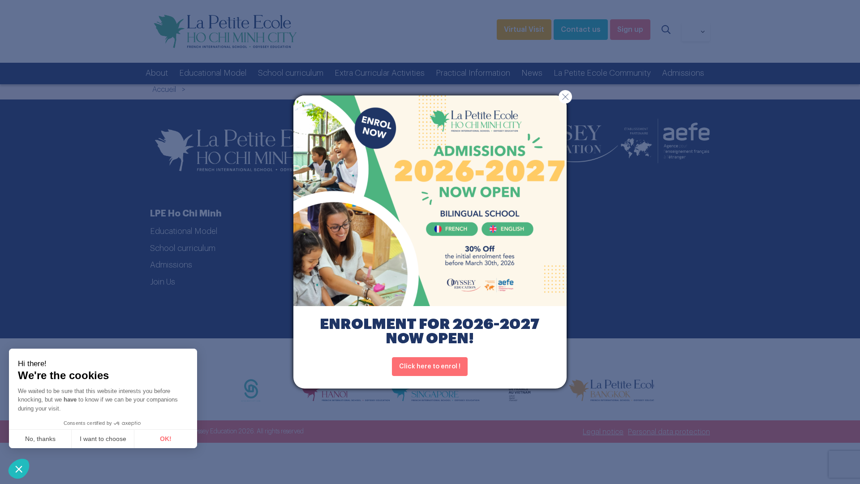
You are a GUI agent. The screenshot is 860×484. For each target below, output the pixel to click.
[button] (19, 469)
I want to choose (103, 438)
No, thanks (40, 438)
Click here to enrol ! (429, 366)
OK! (166, 438)
